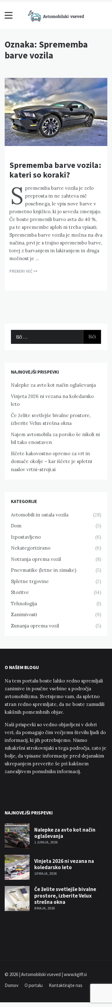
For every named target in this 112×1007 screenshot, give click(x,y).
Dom (16, 526)
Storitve (20, 592)
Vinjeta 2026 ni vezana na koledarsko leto (64, 864)
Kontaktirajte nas (65, 985)
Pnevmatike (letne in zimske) (43, 570)
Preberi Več (21, 271)
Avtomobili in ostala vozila (39, 515)
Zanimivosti (24, 614)
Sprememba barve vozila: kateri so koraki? (55, 170)
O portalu (34, 985)
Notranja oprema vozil (36, 559)
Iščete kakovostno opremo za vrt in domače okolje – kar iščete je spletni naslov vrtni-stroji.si (51, 461)
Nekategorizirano (30, 548)
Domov (11, 985)
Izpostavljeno (26, 537)
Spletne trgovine (30, 581)
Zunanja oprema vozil (35, 626)
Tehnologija (24, 604)
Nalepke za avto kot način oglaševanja (53, 385)
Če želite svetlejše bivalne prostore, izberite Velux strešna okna (65, 895)
